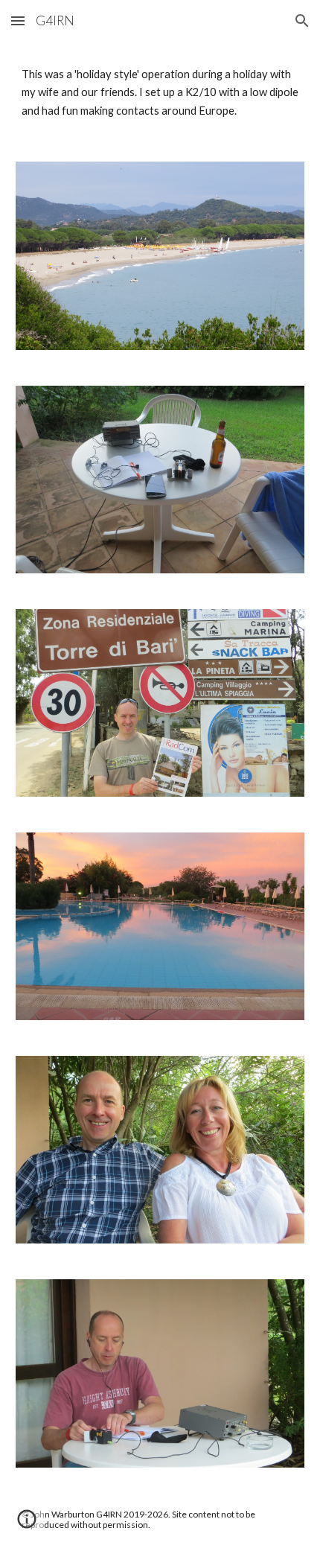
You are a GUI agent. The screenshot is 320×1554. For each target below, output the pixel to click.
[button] (18, 20)
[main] (160, 93)
